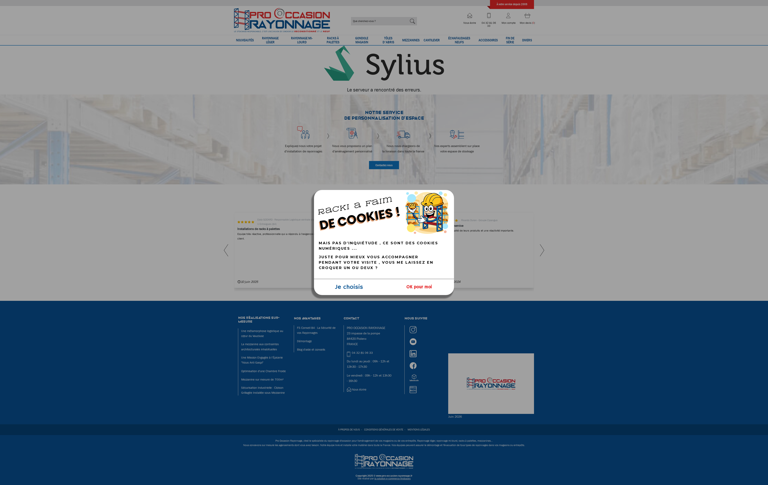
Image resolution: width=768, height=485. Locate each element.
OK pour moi (419, 287)
